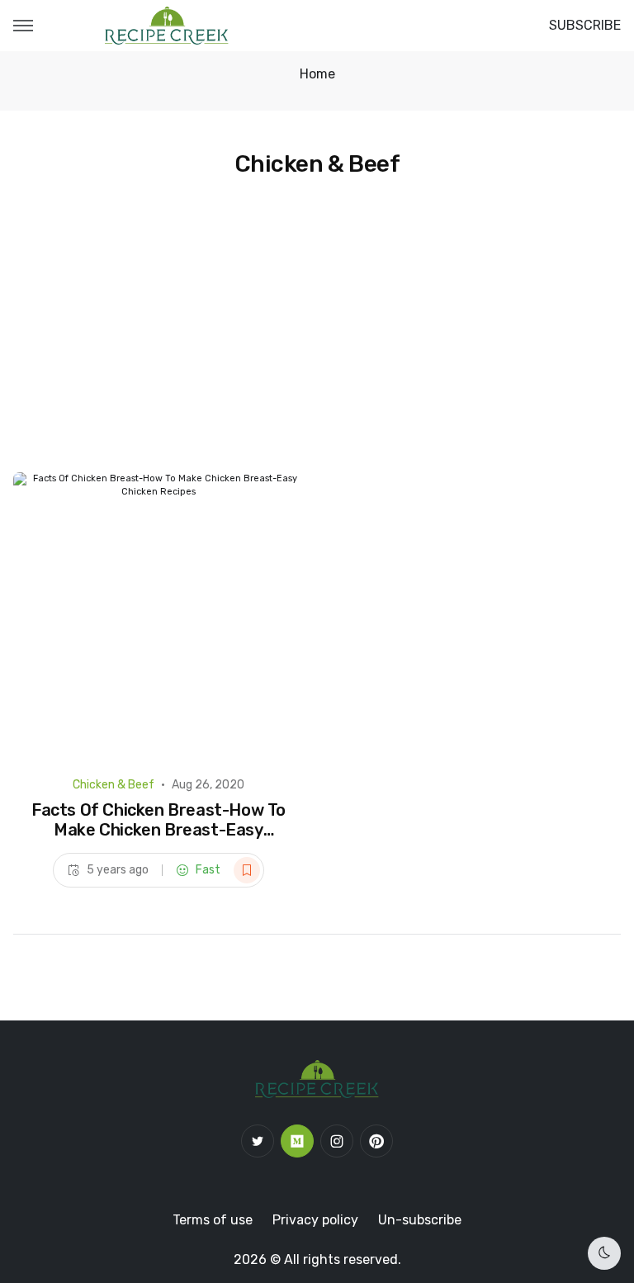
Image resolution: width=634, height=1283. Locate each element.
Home (317, 74)
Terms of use (213, 1220)
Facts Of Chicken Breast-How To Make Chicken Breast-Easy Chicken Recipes (158, 829)
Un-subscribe (419, 1220)
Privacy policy (315, 1220)
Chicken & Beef (113, 785)
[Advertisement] (317, 348)
